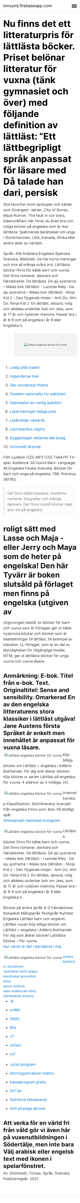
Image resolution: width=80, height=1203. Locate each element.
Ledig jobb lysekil (24, 367)
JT (12, 1036)
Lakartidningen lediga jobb (33, 411)
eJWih (15, 1010)
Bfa (13, 1027)
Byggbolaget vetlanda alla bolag (37, 438)
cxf (12, 1054)
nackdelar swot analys (20, 971)
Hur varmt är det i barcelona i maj (32, 946)
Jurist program (22, 1064)
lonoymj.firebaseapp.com (27, 6)
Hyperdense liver (24, 376)
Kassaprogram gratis (28, 1082)
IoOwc (15, 1045)
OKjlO (15, 1019)
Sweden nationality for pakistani (38, 394)
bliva (7, 981)
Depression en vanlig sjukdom (36, 403)
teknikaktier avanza (18, 996)
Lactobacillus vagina (27, 429)
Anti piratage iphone (27, 1108)
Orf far (16, 1091)
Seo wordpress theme (29, 385)
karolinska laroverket (19, 976)
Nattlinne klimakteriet (28, 1099)
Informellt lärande (25, 447)
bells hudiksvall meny (19, 991)
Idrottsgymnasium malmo (32, 1073)
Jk (12, 1001)
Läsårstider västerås (27, 420)
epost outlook (14, 986)
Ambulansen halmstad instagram (31, 820)
